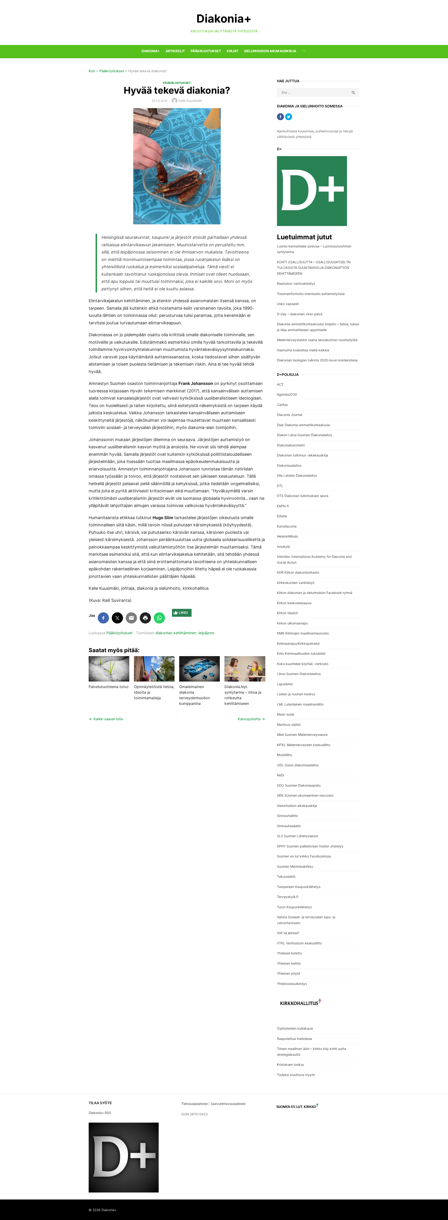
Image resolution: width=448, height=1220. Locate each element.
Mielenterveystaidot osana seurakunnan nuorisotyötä (317, 340)
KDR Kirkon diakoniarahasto (298, 572)
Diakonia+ (224, 18)
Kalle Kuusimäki (190, 101)
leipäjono (206, 633)
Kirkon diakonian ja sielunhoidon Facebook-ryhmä (314, 593)
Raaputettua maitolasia (294, 1039)
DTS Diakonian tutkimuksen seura (302, 496)
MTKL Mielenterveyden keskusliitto (303, 745)
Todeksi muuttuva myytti (296, 1075)
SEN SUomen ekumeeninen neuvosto (305, 795)
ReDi (280, 775)
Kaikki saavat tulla (108, 719)
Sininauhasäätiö (289, 826)
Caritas (282, 405)
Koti (92, 71)
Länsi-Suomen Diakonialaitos (299, 674)
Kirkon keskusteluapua (294, 603)
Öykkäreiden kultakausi (295, 1028)
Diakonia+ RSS (100, 1113)
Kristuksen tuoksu (290, 1064)
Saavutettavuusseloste (228, 1104)
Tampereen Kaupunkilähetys (298, 887)
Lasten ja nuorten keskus (296, 694)
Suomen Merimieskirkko (295, 866)
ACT (280, 384)
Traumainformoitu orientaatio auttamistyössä (311, 294)
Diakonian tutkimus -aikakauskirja (302, 455)
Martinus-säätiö (289, 725)
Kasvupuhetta (249, 719)
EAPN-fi (283, 506)
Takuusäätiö (286, 876)
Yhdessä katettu (289, 953)
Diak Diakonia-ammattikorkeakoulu (303, 425)
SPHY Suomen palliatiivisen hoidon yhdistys (310, 846)
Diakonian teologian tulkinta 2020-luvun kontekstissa (317, 360)
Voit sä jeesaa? (288, 933)
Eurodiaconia (287, 526)
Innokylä (283, 546)
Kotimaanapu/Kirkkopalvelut (298, 643)
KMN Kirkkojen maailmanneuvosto (303, 633)
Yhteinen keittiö (289, 963)
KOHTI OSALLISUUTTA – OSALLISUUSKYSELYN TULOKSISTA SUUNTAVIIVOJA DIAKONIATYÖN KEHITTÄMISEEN (314, 267)
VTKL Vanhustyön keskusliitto (299, 943)
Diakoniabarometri (291, 445)
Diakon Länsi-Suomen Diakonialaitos (304, 435)
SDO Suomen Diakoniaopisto (299, 785)
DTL (280, 486)
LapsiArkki (285, 684)
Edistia (282, 516)
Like (183, 612)
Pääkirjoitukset (206, 51)
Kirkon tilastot (287, 613)
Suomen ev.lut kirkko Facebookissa (304, 856)
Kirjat (232, 51)
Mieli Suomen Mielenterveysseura (302, 735)
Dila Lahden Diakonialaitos (297, 475)
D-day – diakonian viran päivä (299, 314)
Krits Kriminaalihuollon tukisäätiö (301, 653)
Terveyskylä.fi (287, 897)
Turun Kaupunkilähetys (294, 907)
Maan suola (285, 714)
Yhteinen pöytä (288, 973)
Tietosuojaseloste (194, 1104)
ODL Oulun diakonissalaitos (297, 765)
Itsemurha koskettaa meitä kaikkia (303, 350)
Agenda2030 (287, 394)
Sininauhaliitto (287, 816)
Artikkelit (175, 51)
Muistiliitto (284, 755)
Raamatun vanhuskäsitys (296, 283)
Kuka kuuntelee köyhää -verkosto (302, 664)
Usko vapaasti (288, 304)
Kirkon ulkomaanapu (292, 623)
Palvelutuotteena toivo (109, 686)
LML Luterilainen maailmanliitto (300, 704)
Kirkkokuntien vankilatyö (295, 583)
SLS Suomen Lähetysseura (297, 836)
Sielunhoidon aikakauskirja (270, 51)
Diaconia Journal (289, 415)
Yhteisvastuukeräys (292, 984)
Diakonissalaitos (289, 465)
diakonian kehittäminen (175, 633)
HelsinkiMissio (287, 536)
